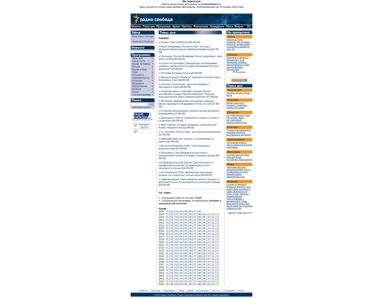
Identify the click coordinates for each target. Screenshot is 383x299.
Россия (136, 66)
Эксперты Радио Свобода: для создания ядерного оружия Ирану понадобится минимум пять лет (238, 44)
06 (190, 211)
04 (181, 211)
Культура (137, 80)
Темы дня (137, 58)
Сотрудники (229, 290)
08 (199, 211)
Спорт (135, 91)
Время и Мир (139, 69)
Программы (169, 290)
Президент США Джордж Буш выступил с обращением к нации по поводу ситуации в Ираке (187, 154)
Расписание (202, 290)
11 (213, 214)
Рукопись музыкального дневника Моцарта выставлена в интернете (238, 132)
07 (194, 211)
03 (176, 211)
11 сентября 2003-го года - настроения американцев (191, 131)
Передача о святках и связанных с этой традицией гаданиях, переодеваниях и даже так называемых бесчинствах (237, 63)
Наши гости (138, 61)
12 (217, 214)
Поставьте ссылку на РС (142, 120)
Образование (140, 86)
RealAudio (137, 41)
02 (172, 211)
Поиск (241, 290)
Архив (190, 290)
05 (185, 211)
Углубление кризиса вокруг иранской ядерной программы (239, 144)
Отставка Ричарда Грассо (175, 73)
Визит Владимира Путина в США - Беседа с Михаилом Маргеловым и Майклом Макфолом (185, 48)
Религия (136, 89)
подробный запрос (141, 107)
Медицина (138, 83)
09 (204, 214)
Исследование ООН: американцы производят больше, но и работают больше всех (186, 174)
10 (208, 214)
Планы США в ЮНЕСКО (174, 42)
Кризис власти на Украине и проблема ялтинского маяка (236, 105)
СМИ (135, 72)
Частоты (216, 290)
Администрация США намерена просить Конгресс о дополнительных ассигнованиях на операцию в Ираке (189, 181)
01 (167, 211)
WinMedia (148, 41)
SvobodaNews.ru (211, 4)
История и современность (141, 76)
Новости (143, 290)
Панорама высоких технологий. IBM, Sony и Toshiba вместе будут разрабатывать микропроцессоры (238, 172)
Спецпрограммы (141, 94)
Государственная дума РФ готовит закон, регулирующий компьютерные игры (238, 119)
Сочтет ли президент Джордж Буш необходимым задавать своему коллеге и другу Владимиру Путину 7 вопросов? (189, 66)
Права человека (141, 64)
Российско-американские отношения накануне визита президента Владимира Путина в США (186, 102)
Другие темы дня (240, 213)
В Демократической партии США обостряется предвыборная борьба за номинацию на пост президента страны (186, 165)
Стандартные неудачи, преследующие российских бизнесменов (239, 157)
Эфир (181, 290)
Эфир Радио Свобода (142, 36)
